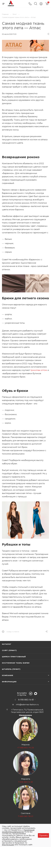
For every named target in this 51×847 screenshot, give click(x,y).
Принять (43, 835)
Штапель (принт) (11, 669)
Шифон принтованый (14, 657)
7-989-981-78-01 (25, 816)
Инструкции (8, 844)
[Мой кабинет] (41, 5)
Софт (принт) (9, 650)
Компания (7, 675)
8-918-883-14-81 (26, 700)
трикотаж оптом (38, 370)
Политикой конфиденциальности (18, 831)
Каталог (6, 644)
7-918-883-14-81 (25, 782)
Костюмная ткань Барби (15, 663)
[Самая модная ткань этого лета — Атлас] (25, 45)
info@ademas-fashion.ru (27, 704)
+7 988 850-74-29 (25, 747)
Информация (9, 682)
